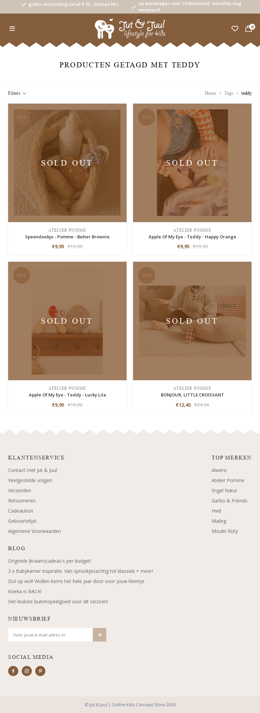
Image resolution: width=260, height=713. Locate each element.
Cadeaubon (20, 510)
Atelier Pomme (228, 480)
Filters (14, 93)
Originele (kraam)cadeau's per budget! (49, 561)
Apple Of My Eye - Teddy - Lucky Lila (67, 395)
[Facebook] (13, 671)
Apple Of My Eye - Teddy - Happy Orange (192, 237)
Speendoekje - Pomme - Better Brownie (67, 237)
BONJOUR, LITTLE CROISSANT (192, 395)
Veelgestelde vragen (30, 480)
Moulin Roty (225, 531)
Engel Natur (224, 490)
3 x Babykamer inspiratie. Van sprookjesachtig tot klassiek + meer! (80, 571)
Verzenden (19, 490)
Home (210, 93)
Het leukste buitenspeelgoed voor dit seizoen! (58, 601)
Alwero (219, 470)
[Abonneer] (99, 635)
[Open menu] (12, 29)
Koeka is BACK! (25, 591)
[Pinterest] (40, 671)
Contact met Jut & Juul (32, 470)
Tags (228, 93)
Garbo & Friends (229, 500)
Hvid (216, 510)
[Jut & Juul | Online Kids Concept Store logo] (130, 28)
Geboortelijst (22, 521)
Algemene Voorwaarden (34, 531)
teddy (246, 93)
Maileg (219, 521)
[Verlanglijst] (235, 28)
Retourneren (22, 500)
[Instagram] (27, 671)
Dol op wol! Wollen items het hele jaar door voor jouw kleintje (76, 581)
